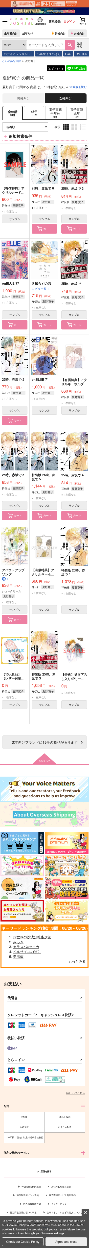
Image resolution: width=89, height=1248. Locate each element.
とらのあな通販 (11, 61)
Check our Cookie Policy (22, 1241)
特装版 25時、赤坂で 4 (73, 572)
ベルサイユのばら (49, 54)
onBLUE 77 (10, 283)
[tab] (34, 113)
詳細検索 (79, 44)
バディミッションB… (18, 54)
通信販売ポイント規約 (28, 1195)
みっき (18, 941)
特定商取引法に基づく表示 (23, 1212)
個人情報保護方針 (32, 1203)
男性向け (60, 33)
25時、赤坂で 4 (72, 475)
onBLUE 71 (40, 379)
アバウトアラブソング (13, 572)
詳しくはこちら (75, 1093)
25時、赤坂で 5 (13, 474)
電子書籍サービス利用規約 (62, 1195)
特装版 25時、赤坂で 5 (43, 476)
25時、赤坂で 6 (43, 188)
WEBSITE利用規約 (31, 1186)
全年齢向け (11, 33)
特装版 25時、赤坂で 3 (43, 676)
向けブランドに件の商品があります (44, 742)
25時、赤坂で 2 (13, 379)
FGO (68, 54)
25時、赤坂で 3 (72, 188)
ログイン (69, 21)
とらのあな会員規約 (61, 1186)
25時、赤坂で (71, 283)
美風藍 (18, 956)
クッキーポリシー (60, 1203)
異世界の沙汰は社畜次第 (32, 936)
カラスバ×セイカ (26, 946)
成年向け (27, 33)
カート (47, 229)
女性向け (79, 33)
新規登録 (55, 21)
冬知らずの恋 (41, 283)
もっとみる (77, 961)
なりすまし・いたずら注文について (64, 1212)
